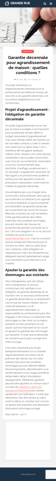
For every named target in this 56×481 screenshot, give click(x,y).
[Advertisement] (28, 441)
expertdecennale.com (17, 238)
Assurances (27, 51)
